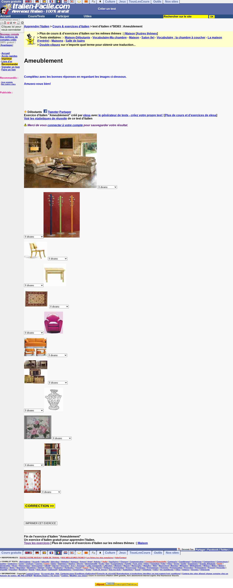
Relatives (23, 570)
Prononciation (176, 568)
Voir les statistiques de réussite (45, 118)
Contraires (12, 564)
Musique (174, 566)
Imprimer (6, 58)
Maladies (147, 566)
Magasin (118, 566)
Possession (131, 568)
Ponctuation (119, 568)
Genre (176, 564)
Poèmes (141, 568)
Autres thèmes (147, 33)
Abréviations (25, 562)
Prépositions (200, 568)
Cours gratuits (11, 552)
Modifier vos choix (78, 576)
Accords (36, 562)
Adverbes (55, 562)
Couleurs (30, 564)
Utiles (88, 16)
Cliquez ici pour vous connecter (11, 28)
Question (13, 570)
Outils (158, 552)
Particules (69, 568)
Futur (163, 564)
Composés (172, 562)
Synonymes (78, 570)
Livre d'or (6, 61)
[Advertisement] (11, 112)
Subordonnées (65, 570)
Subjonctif (52, 570)
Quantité (3, 570)
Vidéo (155, 570)
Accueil (5, 16)
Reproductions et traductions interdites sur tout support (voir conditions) (148, 574)
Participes (58, 568)
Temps (88, 570)
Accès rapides (9, 56)
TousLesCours (140, 552)
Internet (55, 566)
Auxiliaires (114, 562)
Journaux (80, 566)
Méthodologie (196, 566)
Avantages (6, 45)
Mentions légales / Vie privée (47, 576)
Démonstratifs (91, 564)
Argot (89, 562)
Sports (32, 570)
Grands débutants (207, 564)
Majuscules (136, 566)
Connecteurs (222, 562)
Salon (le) (147, 37)
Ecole (101, 564)
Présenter (220, 568)
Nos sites (172, 552)
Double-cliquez (50, 44)
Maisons (57, 40)
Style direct (41, 570)
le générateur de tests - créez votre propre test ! (130, 115)
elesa (86, 115)
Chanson (124, 562)
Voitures (185, 570)
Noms (12, 568)
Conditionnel (184, 562)
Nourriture (20, 568)
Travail (138, 570)
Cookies (64, 576)
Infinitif (47, 566)
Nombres (4, 568)
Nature (221, 566)
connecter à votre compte (65, 125)
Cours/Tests (36, 16)
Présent (211, 568)
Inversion (64, 566)
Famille (128, 564)
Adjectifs (45, 562)
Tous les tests (114, 570)
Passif (78, 568)
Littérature (108, 566)
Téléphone (146, 570)
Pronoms (164, 568)
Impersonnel (37, 566)
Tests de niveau (100, 570)
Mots (155, 566)
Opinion (40, 568)
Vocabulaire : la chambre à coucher (181, 37)
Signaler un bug (10, 67)
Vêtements (205, 570)
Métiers (206, 566)
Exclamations (117, 564)
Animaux (74, 562)
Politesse (108, 568)
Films (146, 564)
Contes (3, 564)
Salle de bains (75, 40)
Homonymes (24, 566)
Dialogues (62, 564)
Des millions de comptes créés (9, 37)
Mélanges (184, 566)
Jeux (122, 552)
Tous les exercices (37, 543)
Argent (83, 562)
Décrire (80, 564)
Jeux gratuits (7, 82)
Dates (53, 564)
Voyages (195, 570)
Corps (21, 564)
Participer (62, 16)
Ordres (49, 568)
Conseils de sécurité (106, 574)
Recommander (9, 64)
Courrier (39, 564)
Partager (65, 111)
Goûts (183, 564)
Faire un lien (8, 69)
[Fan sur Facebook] (186, 549)
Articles (97, 562)
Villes (177, 570)
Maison (130, 33)
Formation (155, 564)
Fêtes (169, 564)
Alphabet (65, 562)
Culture (110, 552)
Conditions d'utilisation (85, 574)
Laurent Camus (33, 574)
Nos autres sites (8, 84)
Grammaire (193, 564)
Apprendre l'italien (36, 26)
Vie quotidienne (167, 570)
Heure (14, 566)
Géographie (5, 566)
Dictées (71, 564)
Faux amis (137, 564)
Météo (214, 566)
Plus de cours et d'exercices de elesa (190, 115)
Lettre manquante (94, 566)
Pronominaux (153, 568)
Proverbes (188, 568)
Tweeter (53, 111)
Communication (137, 562)
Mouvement (164, 566)
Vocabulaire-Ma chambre (109, 37)
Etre (107, 564)
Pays (92, 568)
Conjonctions (209, 562)
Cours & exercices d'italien (70, 26)
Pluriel (99, 568)
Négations (31, 568)
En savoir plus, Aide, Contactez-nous (57, 574)
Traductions (128, 570)
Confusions (197, 562)
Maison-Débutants (77, 37)
